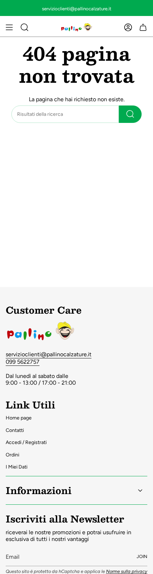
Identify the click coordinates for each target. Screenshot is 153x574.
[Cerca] (130, 114)
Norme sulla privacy (126, 571)
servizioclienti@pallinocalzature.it (48, 354)
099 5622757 (22, 361)
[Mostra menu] (9, 27)
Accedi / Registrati (26, 442)
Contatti (15, 430)
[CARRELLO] (143, 27)
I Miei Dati (16, 467)
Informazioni (39, 490)
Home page (19, 418)
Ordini (12, 455)
